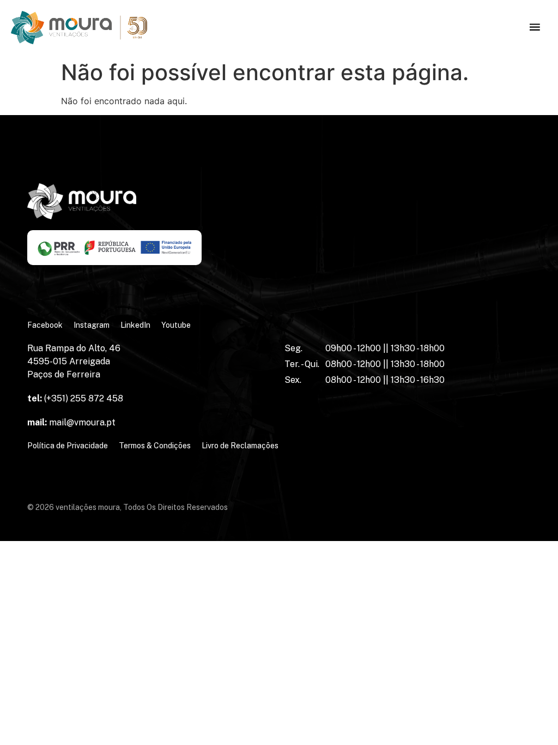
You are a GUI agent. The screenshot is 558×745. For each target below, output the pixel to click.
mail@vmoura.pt (71, 422)
